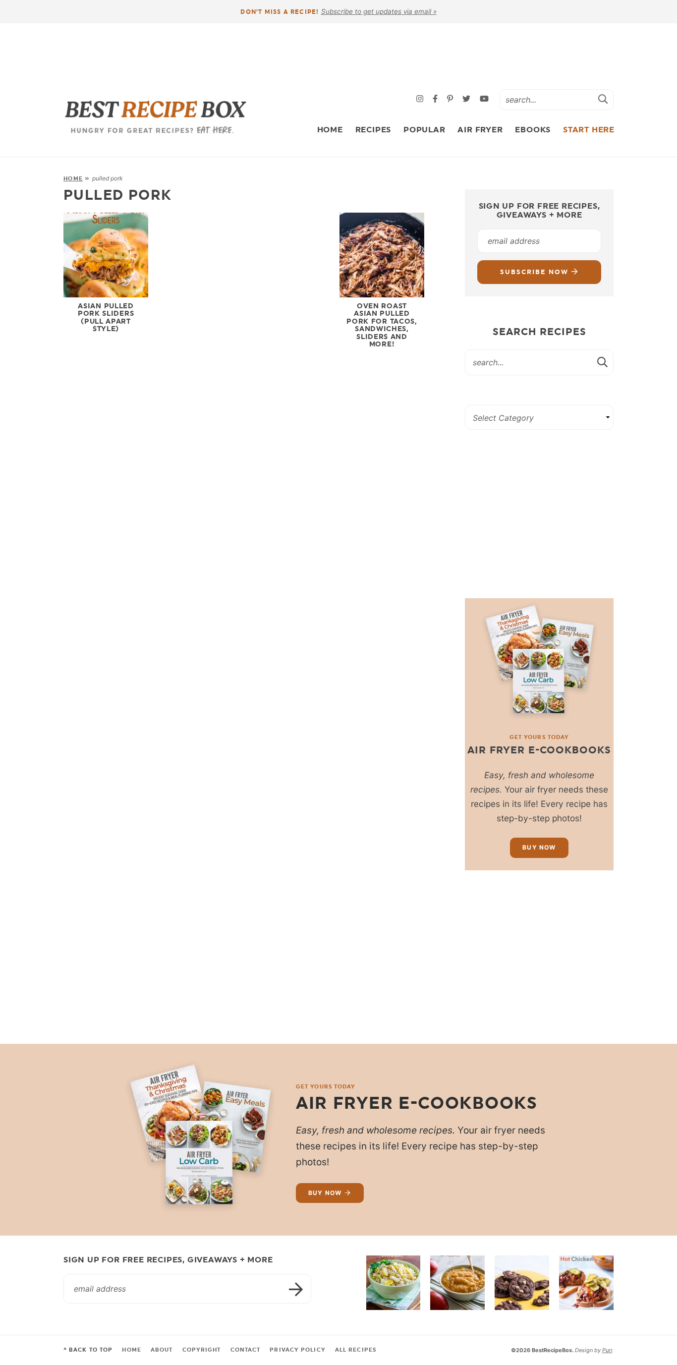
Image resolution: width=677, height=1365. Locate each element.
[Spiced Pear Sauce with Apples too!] (457, 1282)
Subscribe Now (535, 272)
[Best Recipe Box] (155, 117)
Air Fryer (480, 129)
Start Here (589, 129)
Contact (245, 1350)
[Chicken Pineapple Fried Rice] (393, 1282)
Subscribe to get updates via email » (379, 11)
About (162, 1350)
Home (330, 129)
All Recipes (355, 1350)
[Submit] (603, 99)
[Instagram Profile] (421, 99)
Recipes (373, 129)
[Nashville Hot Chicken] (586, 1282)
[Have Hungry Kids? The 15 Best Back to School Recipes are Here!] (522, 1282)
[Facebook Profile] (436, 99)
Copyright (201, 1350)
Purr (607, 1350)
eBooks (533, 129)
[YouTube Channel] (484, 99)
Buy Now (539, 847)
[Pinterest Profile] (451, 99)
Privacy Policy (297, 1350)
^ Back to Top (88, 1350)
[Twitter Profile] (467, 99)
